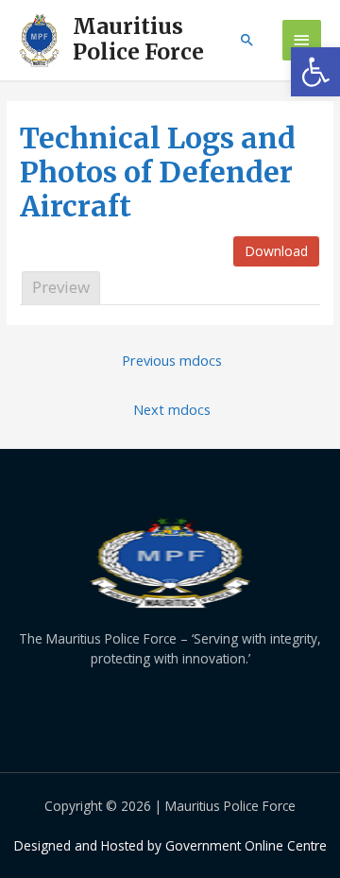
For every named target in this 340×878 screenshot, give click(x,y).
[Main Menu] (302, 40)
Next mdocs (172, 409)
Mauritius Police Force (138, 39)
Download (276, 251)
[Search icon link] (247, 39)
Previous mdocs (172, 360)
